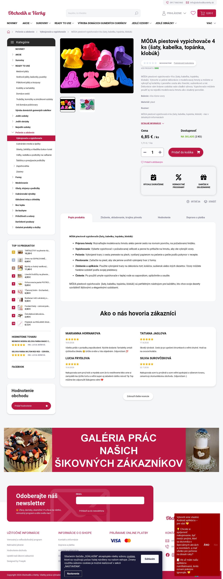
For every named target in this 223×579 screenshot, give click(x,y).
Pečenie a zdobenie (24, 132)
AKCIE (18, 54)
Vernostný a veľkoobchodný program (24, 539)
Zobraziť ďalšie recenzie (138, 396)
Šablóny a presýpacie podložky (30, 160)
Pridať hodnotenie (23, 406)
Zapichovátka (22, 166)
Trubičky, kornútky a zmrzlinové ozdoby (34, 99)
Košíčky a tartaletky (25, 88)
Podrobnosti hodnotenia (184, 63)
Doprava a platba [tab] (195, 217)
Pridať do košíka (182, 152)
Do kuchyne (21, 210)
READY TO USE (22, 66)
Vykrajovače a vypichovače (29, 138)
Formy (18, 177)
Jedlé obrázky (22, 121)
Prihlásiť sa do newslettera (91, 511)
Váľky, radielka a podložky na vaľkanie (34, 155)
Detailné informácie (151, 123)
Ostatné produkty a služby (28, 227)
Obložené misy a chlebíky (27, 199)
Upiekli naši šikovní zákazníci (20, 556)
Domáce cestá (23, 93)
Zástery (19, 171)
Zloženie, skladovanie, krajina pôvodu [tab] (121, 217)
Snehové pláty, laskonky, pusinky (31, 77)
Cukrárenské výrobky (25, 194)
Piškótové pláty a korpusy (28, 82)
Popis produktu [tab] (76, 217)
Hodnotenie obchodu (17, 550)
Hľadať (136, 13)
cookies (131, 556)
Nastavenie (73, 573)
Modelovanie (21, 183)
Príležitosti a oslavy (24, 216)
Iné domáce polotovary (27, 105)
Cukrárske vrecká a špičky (28, 144)
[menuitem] (13, 23)
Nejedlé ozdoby (22, 127)
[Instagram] (173, 554)
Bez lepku (20, 205)
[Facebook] (167, 554)
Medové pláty (22, 71)
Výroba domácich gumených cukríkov (33, 110)
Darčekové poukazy (24, 222)
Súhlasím (150, 559)
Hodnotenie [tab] (164, 217)
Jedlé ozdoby (21, 116)
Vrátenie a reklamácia (68, 550)
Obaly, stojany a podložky (27, 188)
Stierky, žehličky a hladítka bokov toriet (34, 149)
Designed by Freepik (16, 561)
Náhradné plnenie (15, 545)
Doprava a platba (66, 545)
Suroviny (19, 60)
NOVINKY (20, 49)
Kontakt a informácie (68, 539)
